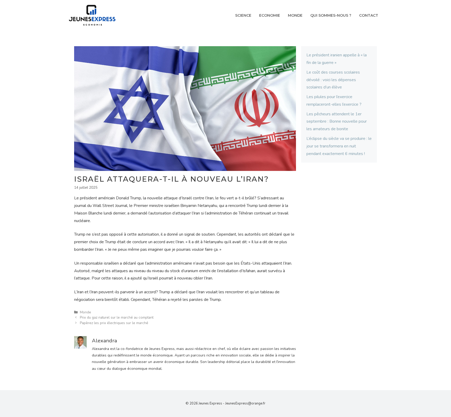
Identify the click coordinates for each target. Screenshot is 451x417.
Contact (368, 15)
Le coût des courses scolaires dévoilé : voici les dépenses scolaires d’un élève (333, 79)
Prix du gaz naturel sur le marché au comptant (116, 317)
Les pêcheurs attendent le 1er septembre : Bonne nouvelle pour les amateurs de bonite (336, 121)
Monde (295, 15)
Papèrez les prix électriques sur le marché (114, 322)
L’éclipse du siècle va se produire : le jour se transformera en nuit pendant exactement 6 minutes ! (339, 146)
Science (243, 15)
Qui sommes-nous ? (330, 15)
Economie (269, 15)
